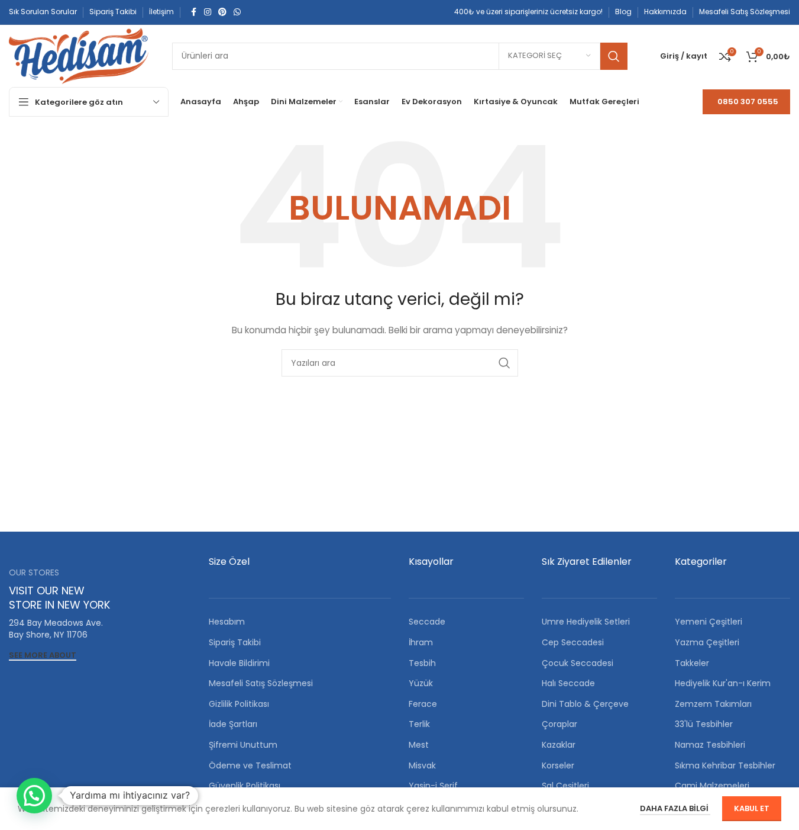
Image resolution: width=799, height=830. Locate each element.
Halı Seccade (568, 683)
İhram (421, 642)
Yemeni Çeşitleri (708, 622)
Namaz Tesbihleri (710, 745)
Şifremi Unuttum (243, 745)
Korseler (558, 765)
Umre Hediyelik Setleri (586, 622)
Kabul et (751, 808)
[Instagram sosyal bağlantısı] (207, 12)
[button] (34, 795)
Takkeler (692, 663)
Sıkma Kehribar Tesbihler (725, 765)
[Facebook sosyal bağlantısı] (193, 12)
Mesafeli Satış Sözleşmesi (261, 683)
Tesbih (422, 663)
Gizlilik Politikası (239, 704)
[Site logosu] (78, 55)
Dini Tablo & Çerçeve (585, 704)
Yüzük (421, 683)
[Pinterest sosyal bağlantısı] (222, 12)
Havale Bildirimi (239, 663)
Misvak (422, 765)
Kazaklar (558, 745)
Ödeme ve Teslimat (250, 765)
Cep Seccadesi (573, 642)
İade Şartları (233, 724)
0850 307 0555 (747, 101)
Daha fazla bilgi (675, 808)
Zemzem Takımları (713, 704)
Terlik (419, 724)
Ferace (423, 704)
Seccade (427, 622)
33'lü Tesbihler (704, 724)
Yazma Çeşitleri (707, 642)
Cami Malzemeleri (712, 786)
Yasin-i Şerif (433, 786)
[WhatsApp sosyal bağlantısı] (237, 12)
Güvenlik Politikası (244, 786)
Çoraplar (559, 724)
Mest (419, 745)
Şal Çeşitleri (565, 786)
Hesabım (227, 622)
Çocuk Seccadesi (577, 663)
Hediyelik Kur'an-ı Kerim (723, 683)
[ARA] (613, 56)
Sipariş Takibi (235, 642)
